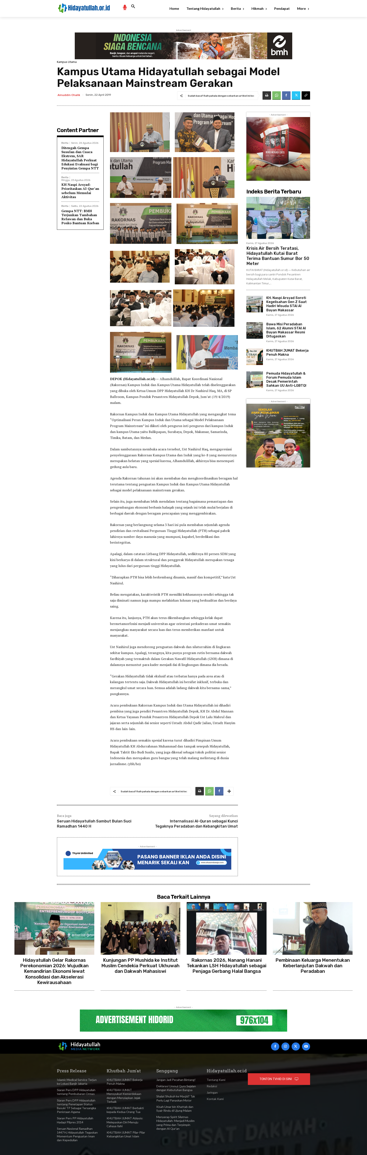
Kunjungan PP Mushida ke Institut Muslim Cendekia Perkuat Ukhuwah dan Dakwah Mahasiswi (140, 965)
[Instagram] (285, 1046)
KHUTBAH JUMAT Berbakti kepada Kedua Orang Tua (125, 1110)
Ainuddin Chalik (69, 95)
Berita (64, 143)
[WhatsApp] (276, 95)
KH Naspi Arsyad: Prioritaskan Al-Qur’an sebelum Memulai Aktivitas (80, 190)
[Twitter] (296, 95)
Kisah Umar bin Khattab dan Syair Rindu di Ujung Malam (174, 1108)
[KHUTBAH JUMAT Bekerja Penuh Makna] (254, 356)
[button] (133, 6)
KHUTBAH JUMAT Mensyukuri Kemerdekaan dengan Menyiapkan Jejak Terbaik (124, 1095)
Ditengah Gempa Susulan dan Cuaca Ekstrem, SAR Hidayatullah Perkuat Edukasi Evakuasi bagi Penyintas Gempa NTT (80, 158)
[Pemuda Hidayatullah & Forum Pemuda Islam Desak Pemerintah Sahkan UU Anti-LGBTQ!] (254, 379)
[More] (229, 791)
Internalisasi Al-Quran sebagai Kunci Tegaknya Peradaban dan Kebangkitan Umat (196, 823)
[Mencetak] (267, 95)
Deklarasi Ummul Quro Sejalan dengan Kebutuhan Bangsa (176, 1088)
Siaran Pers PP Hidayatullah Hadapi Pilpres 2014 (75, 1120)
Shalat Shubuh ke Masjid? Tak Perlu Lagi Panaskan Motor (175, 1098)
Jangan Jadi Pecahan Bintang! (176, 1080)
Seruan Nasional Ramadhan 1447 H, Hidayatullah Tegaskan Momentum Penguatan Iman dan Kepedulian (77, 1134)
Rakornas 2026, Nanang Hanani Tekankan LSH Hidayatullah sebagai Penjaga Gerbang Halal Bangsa (226, 965)
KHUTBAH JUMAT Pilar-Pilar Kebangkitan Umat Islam (126, 1134)
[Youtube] (306, 1046)
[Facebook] (286, 95)
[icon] (125, 7)
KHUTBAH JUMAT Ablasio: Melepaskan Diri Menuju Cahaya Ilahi (125, 1122)
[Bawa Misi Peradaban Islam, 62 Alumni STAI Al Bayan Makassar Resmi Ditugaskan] (254, 330)
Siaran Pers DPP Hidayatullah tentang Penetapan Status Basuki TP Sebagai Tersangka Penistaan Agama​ (76, 1106)
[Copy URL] (306, 95)
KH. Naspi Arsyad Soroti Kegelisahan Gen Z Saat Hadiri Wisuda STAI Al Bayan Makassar (286, 304)
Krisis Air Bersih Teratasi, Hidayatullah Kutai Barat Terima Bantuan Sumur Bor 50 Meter (277, 256)
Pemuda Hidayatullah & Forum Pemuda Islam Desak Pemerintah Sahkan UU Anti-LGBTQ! (286, 379)
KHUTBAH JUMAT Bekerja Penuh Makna (287, 352)
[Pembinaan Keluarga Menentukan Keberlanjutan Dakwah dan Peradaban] (313, 928)
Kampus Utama (67, 62)
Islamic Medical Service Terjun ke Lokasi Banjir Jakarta (77, 1081)
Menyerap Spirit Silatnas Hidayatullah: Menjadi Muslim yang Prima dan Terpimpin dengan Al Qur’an (175, 1122)
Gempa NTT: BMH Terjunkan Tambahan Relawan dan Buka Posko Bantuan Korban (80, 217)
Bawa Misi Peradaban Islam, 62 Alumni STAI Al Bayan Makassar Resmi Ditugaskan (286, 330)
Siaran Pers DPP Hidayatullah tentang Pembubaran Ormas (76, 1092)
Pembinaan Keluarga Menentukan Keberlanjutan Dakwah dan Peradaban (312, 965)
